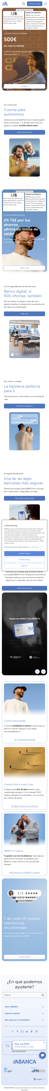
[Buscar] (23, 3)
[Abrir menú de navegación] (45, 3)
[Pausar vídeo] (37, 671)
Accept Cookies (24, 553)
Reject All (24, 566)
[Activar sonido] (43, 671)
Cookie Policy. (34, 547)
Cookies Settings (24, 559)
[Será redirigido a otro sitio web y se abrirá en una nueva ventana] (12, 1031)
